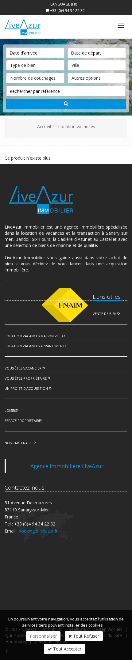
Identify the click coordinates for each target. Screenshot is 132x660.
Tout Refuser (85, 636)
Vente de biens (105, 313)
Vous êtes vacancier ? (24, 368)
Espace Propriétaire (23, 420)
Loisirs (11, 410)
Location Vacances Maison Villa (34, 336)
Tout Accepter (66, 649)
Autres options (86, 78)
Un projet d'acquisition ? (27, 388)
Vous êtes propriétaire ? (27, 378)
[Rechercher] (66, 104)
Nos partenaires (19, 443)
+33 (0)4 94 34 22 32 (67, 10)
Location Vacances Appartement (35, 345)
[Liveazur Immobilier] (28, 24)
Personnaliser (43, 636)
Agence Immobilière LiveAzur (66, 466)
